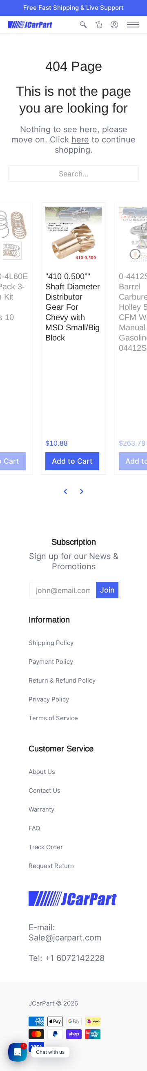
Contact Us (44, 790)
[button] (83, 25)
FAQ (34, 828)
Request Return (51, 866)
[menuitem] (83, 25)
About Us (42, 772)
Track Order (46, 847)
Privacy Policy (49, 699)
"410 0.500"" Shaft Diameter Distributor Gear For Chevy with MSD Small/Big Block (72, 307)
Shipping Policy (51, 643)
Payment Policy (51, 661)
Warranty (41, 809)
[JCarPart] (30, 24)
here (80, 139)
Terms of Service (53, 718)
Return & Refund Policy (62, 680)
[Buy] (73, 235)
